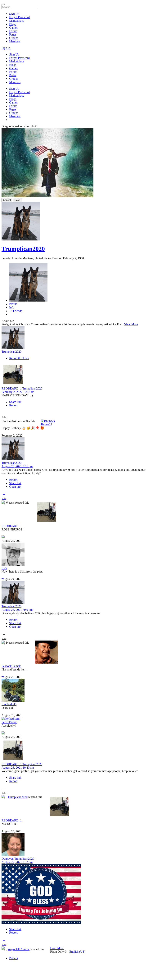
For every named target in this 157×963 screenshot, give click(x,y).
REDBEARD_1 (12, 388)
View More (131, 324)
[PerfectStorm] (78, 718)
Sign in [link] (6, 48)
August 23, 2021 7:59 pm (17, 609)
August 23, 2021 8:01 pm (17, 466)
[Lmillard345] (78, 691)
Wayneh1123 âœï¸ (19, 949)
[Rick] (78, 554)
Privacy (13, 958)
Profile (13, 304)
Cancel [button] (7, 200)
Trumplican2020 (23, 248)
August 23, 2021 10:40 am (18, 767)
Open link (15, 486)
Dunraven (8, 858)
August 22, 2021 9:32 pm (17, 862)
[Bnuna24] (78, 421)
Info (11, 307)
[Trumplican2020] (78, 338)
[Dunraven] (78, 845)
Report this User (19, 358)
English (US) (77, 951)
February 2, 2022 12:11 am (18, 392)
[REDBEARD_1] (78, 375)
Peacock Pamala (11, 666)
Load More (57, 948)
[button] (4, 415)
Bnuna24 (46, 424)
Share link (15, 402)
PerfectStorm (9, 722)
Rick (4, 568)
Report (13, 405)
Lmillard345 (9, 704)
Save (17, 200)
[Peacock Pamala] (78, 652)
